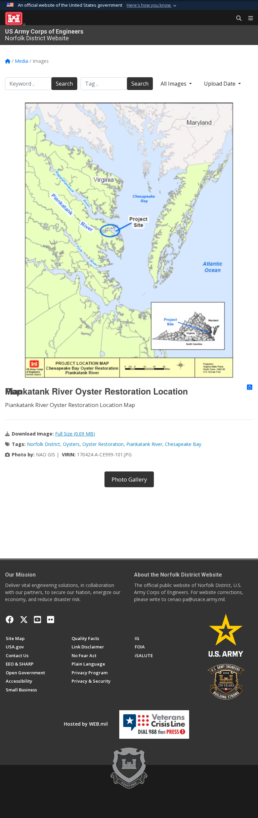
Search (64, 83)
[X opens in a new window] (24, 620)
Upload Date (220, 83)
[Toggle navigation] (248, 18)
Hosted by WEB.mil (86, 724)
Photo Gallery (129, 479)
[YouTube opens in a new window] (37, 620)
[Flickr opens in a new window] (50, 620)
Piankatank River (144, 444)
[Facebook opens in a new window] (10, 620)
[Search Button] (236, 18)
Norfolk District (43, 444)
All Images (174, 83)
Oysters (71, 444)
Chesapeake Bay (183, 444)
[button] (152, 5)
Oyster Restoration (103, 444)
